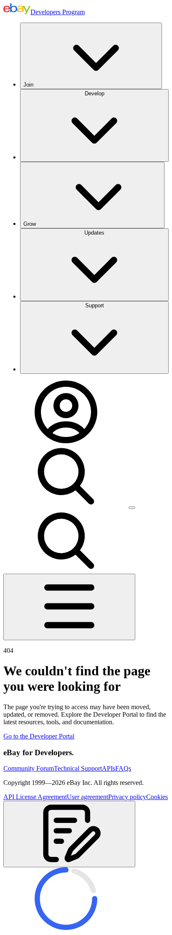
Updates (94, 233)
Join (28, 85)
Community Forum (28, 768)
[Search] (66, 505)
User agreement (87, 796)
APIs (108, 768)
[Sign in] (66, 441)
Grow (29, 224)
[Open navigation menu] (69, 607)
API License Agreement (35, 796)
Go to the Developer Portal (38, 736)
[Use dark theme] (132, 507)
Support (94, 305)
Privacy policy (127, 796)
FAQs (123, 768)
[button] (69, 834)
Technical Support (78, 768)
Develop (94, 93)
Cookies (157, 796)
